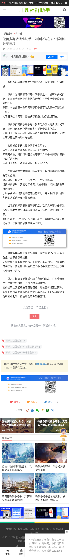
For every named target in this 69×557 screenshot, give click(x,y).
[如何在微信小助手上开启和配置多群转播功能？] (18, 483)
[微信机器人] (34, 12)
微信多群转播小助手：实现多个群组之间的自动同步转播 (52, 425)
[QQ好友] (32, 411)
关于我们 (35, 532)
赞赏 (34, 316)
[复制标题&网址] (52, 411)
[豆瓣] (47, 410)
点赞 (17, 402)
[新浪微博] (27, 411)
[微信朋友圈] (38, 411)
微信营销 (8, 33)
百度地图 (34, 529)
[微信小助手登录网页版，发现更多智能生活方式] (51, 483)
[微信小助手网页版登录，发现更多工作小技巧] (18, 453)
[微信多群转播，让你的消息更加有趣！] (51, 453)
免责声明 (58, 529)
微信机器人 (41, 364)
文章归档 (11, 529)
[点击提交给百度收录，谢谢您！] (4, 49)
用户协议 (46, 529)
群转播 (18, 33)
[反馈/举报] (57, 402)
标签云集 (23, 529)
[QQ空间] (42, 409)
